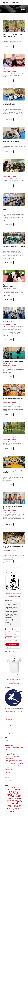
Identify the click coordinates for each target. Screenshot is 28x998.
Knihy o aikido (9, 727)
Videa (7, 721)
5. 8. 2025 (14, 475)
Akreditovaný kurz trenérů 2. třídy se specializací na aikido (13, 103)
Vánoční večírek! (7, 174)
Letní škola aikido (14, 807)
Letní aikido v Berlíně (9, 321)
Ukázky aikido (14, 811)
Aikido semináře (13, 794)
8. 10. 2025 (14, 288)
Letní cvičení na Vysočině (10, 437)
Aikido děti (11, 788)
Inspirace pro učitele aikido (15, 802)
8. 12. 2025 (14, 176)
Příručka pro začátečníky (11, 731)
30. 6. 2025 (14, 550)
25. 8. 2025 (14, 365)
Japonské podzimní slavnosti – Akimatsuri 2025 (11, 285)
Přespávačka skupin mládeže (11, 141)
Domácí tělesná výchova (14, 800)
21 (18, 567)
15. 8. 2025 (14, 439)
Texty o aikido (9, 723)
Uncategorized (9, 733)
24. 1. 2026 (14, 107)
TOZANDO (14, 710)
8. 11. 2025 (14, 249)
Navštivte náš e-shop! (14, 683)
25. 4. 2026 (14, 39)
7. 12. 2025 (14, 212)
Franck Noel (10, 802)
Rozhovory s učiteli (10, 725)
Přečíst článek (8, 46)
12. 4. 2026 (14, 71)
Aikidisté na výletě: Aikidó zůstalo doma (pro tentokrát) (13, 35)
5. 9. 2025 (14, 324)
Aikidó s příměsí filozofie (10, 69)
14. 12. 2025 (14, 144)
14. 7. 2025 (14, 510)
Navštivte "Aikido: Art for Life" (14, 596)
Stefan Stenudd (16, 810)
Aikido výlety (16, 798)
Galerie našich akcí (6, 39)
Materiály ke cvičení (10, 729)
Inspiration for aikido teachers (12, 805)
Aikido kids (12, 789)
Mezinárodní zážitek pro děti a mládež (14, 246)
